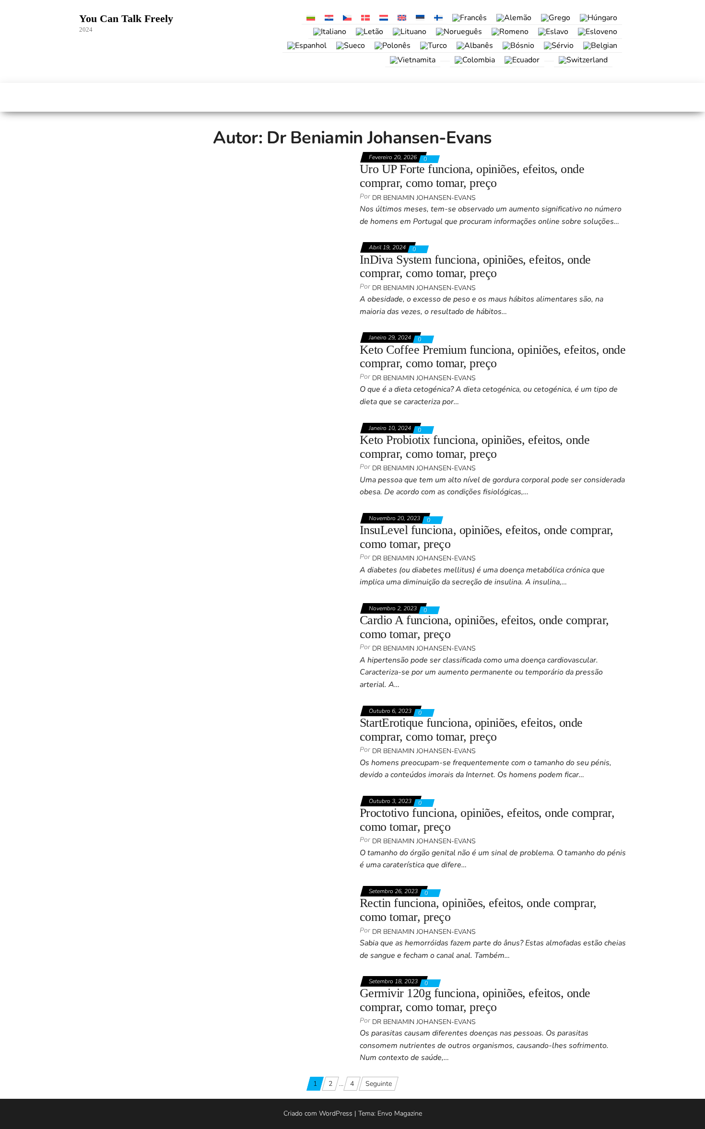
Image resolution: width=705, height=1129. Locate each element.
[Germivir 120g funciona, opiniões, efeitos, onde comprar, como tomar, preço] (195, 981)
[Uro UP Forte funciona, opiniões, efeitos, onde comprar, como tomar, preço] (193, 157)
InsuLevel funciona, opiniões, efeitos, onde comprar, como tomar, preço (486, 537)
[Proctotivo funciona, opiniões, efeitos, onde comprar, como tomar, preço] (189, 800)
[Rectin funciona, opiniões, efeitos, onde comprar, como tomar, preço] (183, 891)
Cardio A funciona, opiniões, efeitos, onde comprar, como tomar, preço (484, 627)
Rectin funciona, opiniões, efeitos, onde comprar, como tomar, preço (478, 910)
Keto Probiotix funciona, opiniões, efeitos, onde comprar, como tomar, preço (474, 447)
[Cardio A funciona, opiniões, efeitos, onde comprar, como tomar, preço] (186, 608)
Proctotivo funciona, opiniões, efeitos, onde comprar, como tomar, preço (487, 820)
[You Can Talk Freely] (84, 97)
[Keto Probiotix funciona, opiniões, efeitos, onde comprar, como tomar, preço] (195, 427)
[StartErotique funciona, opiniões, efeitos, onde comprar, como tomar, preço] (193, 710)
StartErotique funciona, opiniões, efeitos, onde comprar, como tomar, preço (471, 730)
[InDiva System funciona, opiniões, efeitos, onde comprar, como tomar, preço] (195, 247)
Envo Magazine (399, 1113)
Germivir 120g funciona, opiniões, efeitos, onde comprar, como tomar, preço (475, 1000)
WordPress (335, 1113)
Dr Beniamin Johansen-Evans (424, 197)
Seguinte (378, 1083)
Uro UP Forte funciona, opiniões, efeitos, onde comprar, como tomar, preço (472, 176)
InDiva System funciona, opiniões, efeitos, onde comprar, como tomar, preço (475, 266)
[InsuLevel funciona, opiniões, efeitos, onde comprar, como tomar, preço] (187, 518)
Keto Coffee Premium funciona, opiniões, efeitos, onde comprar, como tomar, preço (492, 357)
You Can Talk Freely (126, 18)
